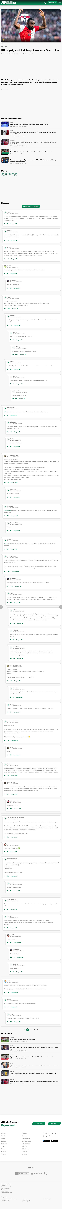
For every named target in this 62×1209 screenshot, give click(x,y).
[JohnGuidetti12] (5, 900)
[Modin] (11, 610)
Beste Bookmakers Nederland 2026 (9, 1199)
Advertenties (25, 1149)
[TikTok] (47, 1136)
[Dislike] (8, 224)
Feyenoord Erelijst (47, 1199)
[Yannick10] (5, 507)
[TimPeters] (8, 281)
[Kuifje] (5, 981)
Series (3, 1149)
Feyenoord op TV (5, 1200)
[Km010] (8, 935)
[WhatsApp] (12, 174)
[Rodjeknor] (5, 212)
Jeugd (3, 1146)
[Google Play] (46, 1140)
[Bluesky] (53, 1133)
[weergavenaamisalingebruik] (5, 818)
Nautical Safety (25, 1199)
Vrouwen (3, 1154)
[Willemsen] (8, 422)
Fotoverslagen (26, 1144)
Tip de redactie (38, 1124)
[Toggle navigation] (59, 2)
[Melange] (8, 316)
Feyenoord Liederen (26, 1200)
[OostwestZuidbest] (5, 456)
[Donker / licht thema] (45, 3)
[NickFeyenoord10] (5, 556)
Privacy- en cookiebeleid (6, 1184)
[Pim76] (5, 266)
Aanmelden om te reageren (31, 206)
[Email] (6, 174)
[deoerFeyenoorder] (5, 859)
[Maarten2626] (8, 523)
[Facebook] (9, 174)
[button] (33, 212)
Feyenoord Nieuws (26, 1202)
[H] (5, 844)
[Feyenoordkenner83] (5, 721)
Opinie (3, 1138)
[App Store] (54, 1140)
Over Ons (24, 1151)
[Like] (5, 224)
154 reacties (19, 54)
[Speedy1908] (5, 408)
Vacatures (54, 1124)
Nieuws (3, 1133)
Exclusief (3, 1141)
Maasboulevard (26, 1138)
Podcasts (24, 1136)
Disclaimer (3, 1185)
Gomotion (9, 1192)
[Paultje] (8, 362)
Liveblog (24, 1154)
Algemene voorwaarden (6, 1187)
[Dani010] (5, 917)
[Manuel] (5, 231)
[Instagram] (46, 1133)
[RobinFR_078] (5, 783)
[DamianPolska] (8, 801)
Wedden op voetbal (5, 1202)
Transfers (3, 1136)
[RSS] (50, 1136)
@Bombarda (7, 412)
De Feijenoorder (26, 1141)
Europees (4, 1144)
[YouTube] (44, 1136)
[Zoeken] (42, 2)
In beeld (24, 1146)
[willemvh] (5, 248)
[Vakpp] (8, 1014)
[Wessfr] (5, 1000)
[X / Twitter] (2, 174)
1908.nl (8, 2)
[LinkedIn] (15, 174)
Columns (24, 1133)
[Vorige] (1, 607)
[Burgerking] (11, 688)
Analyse (3, 1151)
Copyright (3, 1189)
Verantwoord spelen (5, 1188)
